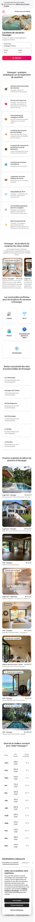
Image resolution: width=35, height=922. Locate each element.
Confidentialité (9, 915)
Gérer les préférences (16, 910)
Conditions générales (22, 915)
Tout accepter (16, 900)
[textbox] (9, 52)
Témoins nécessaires (16, 905)
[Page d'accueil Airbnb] (3, 11)
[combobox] (17, 46)
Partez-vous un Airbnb (22, 11)
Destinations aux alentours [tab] (10, 863)
